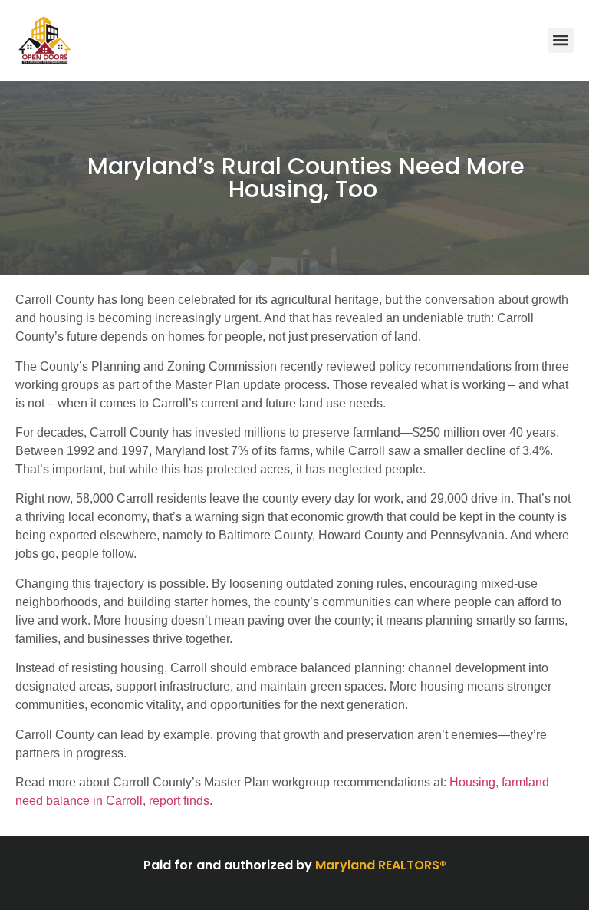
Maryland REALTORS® (380, 865)
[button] (561, 40)
